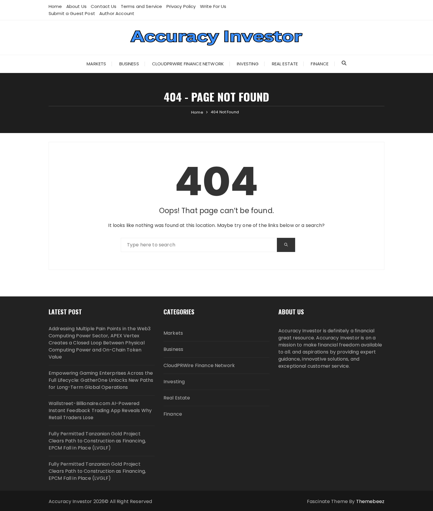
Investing (248, 64)
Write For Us (213, 6)
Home (55, 6)
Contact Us (104, 6)
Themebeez (370, 501)
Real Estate (285, 64)
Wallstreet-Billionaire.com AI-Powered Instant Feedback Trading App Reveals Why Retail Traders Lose (100, 410)
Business (129, 64)
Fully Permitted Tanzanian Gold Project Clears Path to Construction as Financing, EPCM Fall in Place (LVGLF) (97, 440)
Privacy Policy (181, 6)
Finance (319, 64)
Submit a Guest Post (72, 13)
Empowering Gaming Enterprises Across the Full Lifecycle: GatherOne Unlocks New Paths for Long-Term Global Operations (101, 380)
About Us (76, 6)
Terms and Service (141, 6)
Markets (96, 64)
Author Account (116, 13)
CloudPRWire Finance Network (188, 64)
